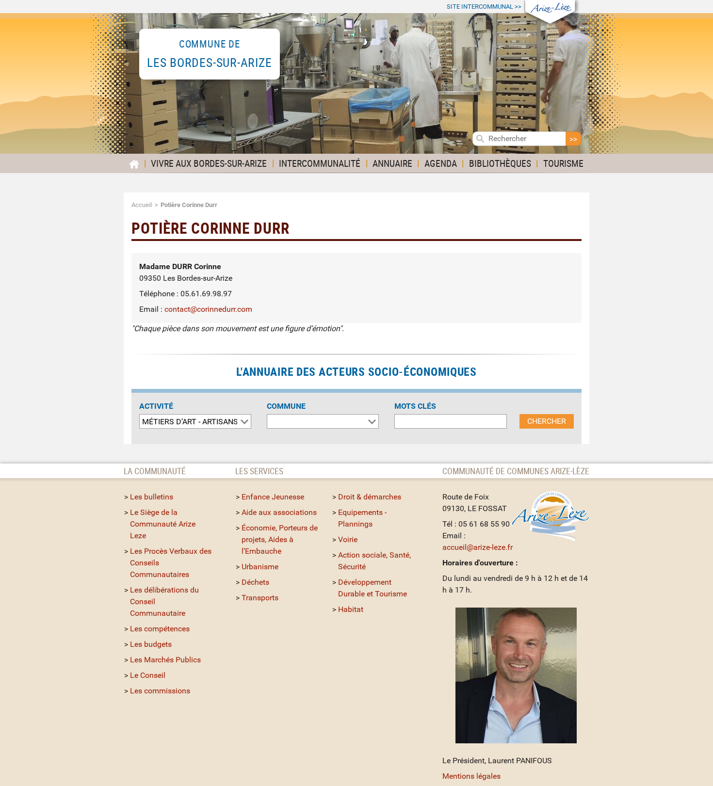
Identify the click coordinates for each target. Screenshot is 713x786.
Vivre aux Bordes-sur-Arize (209, 163)
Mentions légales (471, 776)
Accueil (141, 205)
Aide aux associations (279, 512)
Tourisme (563, 163)
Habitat (350, 609)
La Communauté (156, 471)
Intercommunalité (319, 163)
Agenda (440, 163)
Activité (156, 406)
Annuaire (392, 163)
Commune (286, 406)
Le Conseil (147, 675)
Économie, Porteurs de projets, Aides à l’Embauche (280, 539)
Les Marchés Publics (165, 659)
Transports (260, 597)
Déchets (255, 582)
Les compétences (160, 628)
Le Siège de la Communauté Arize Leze (162, 524)
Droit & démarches (369, 496)
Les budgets (151, 644)
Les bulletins (151, 496)
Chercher (546, 421)
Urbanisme (260, 566)
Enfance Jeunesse (273, 496)
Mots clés (415, 406)
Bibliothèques (500, 163)
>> (484, 6)
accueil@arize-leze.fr (477, 547)
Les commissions (160, 690)
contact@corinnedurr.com (208, 309)
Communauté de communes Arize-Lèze (515, 471)
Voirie (347, 539)
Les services (259, 471)
